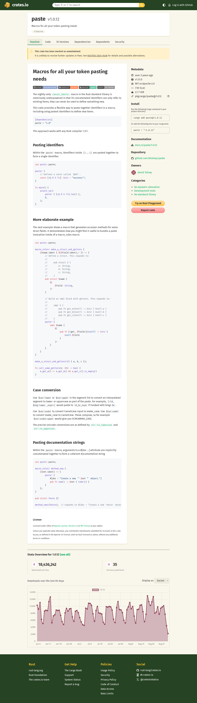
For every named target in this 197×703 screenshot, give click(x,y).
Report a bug (72, 684)
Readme (35, 41)
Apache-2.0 (148, 83)
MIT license (85, 526)
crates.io (20, 4)
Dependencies (82, 41)
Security (119, 41)
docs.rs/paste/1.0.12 (146, 145)
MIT (137, 83)
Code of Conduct (110, 684)
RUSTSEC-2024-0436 (97, 55)
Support (69, 675)
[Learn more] (168, 96)
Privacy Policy (108, 679)
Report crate (148, 210)
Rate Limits (107, 693)
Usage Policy (108, 670)
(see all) (65, 554)
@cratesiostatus (148, 679)
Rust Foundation (38, 675)
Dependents (103, 41)
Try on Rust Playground (148, 203)
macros (38, 31)
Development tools (144, 190)
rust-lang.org (36, 670)
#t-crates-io (145, 674)
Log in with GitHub (182, 5)
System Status (72, 679)
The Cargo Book (73, 670)
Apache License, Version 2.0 (66, 526)
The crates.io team (39, 679)
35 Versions (62, 41)
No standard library (145, 194)
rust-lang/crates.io (149, 670)
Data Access (107, 688)
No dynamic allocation (147, 187)
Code (48, 41)
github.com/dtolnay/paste (150, 158)
